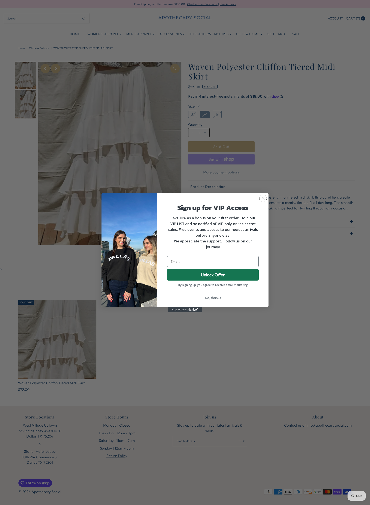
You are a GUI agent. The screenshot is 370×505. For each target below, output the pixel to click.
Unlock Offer (213, 274)
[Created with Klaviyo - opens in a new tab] (185, 309)
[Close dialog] (263, 198)
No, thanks (213, 298)
